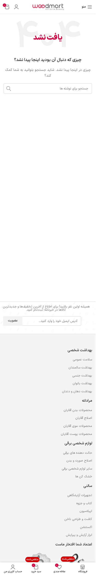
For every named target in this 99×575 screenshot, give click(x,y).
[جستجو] (8, 88)
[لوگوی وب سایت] (48, 6)
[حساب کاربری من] (16, 6)
